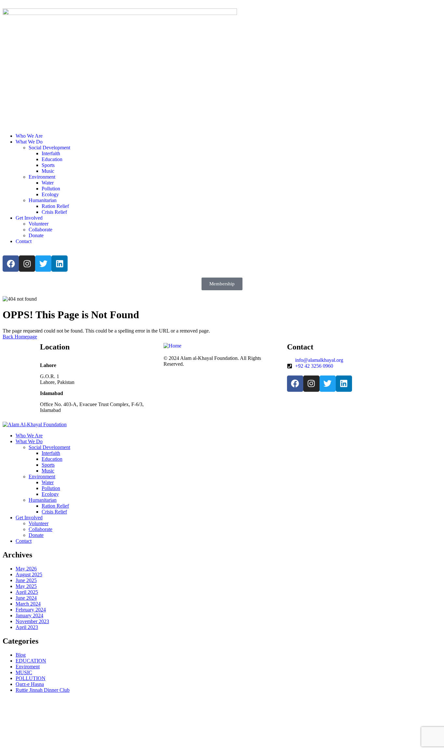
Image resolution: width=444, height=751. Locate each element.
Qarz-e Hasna (30, 684)
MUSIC (24, 672)
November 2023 (32, 621)
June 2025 (26, 580)
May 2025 (26, 586)
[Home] (172, 345)
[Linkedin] (59, 263)
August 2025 (29, 574)
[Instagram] (27, 263)
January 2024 (29, 615)
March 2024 (28, 604)
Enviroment (28, 666)
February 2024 (31, 609)
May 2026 (26, 568)
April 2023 (27, 627)
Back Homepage (20, 336)
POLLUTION (31, 678)
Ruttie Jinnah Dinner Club (43, 690)
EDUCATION (31, 660)
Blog (21, 655)
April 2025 (27, 592)
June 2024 (26, 598)
